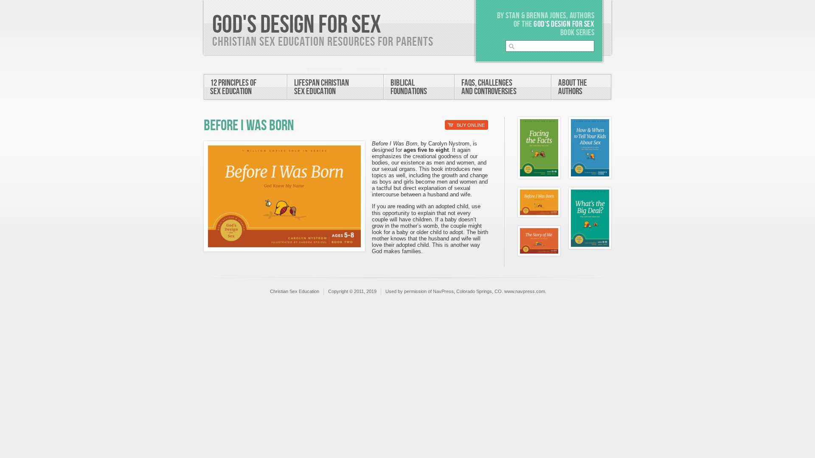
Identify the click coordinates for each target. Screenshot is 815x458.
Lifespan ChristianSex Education (321, 87)
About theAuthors (572, 87)
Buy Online (466, 125)
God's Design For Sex (296, 25)
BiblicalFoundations (409, 87)
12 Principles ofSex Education (233, 87)
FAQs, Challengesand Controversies (489, 87)
